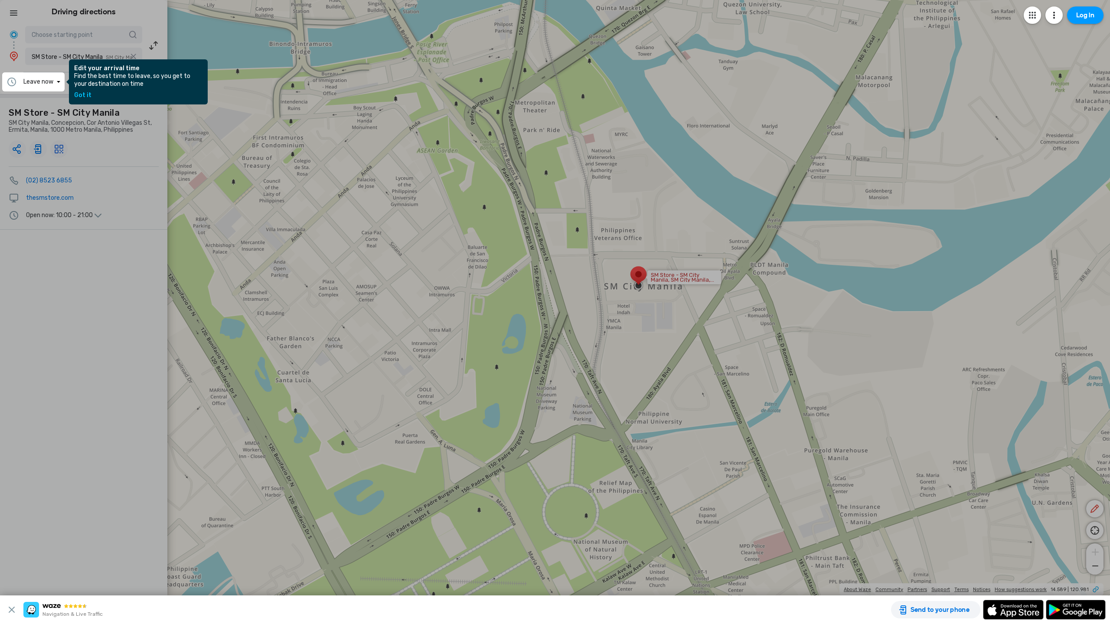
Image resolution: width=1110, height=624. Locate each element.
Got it (82, 95)
